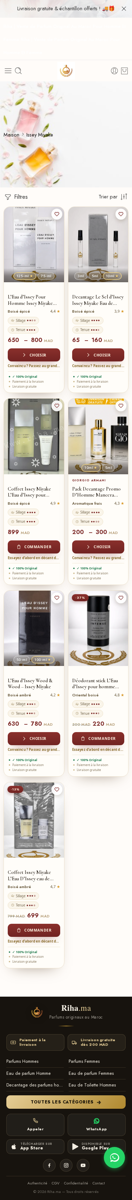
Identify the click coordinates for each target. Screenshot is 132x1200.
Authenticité (37, 1183)
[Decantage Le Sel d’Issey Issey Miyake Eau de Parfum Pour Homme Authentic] (98, 244)
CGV (55, 1183)
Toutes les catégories (62, 1102)
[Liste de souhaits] (56, 214)
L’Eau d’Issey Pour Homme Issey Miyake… (32, 300)
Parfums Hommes (22, 1061)
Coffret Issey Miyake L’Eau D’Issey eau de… (31, 875)
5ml (95, 276)
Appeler (35, 1129)
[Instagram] (66, 1165)
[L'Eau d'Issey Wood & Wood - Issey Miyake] (34, 628)
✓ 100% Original (24, 376)
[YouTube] (83, 1165)
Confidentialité (76, 1183)
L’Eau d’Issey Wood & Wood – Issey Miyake (30, 684)
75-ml (46, 276)
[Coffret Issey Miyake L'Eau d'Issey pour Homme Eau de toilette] (34, 436)
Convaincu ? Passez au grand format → (34, 366)
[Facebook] (49, 1165)
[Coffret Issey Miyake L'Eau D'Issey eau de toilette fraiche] (34, 820)
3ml (80, 276)
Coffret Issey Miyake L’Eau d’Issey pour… (29, 492)
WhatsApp (96, 1129)
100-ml (42, 660)
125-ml (25, 276)
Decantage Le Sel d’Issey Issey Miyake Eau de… (98, 300)
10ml (112, 276)
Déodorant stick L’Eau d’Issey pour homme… (95, 684)
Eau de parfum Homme (28, 1073)
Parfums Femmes (84, 1061)
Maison (11, 134)
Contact (99, 1183)
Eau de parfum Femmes (91, 1073)
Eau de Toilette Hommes (92, 1085)
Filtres (20, 197)
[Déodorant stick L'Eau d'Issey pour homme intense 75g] (98, 628)
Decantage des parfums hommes (35, 1085)
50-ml (22, 660)
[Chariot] (124, 70)
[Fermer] (124, 8)
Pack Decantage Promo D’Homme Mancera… (96, 492)
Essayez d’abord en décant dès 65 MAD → (34, 558)
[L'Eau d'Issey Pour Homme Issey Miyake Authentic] (34, 244)
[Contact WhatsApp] (114, 1157)
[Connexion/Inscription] (114, 70)
